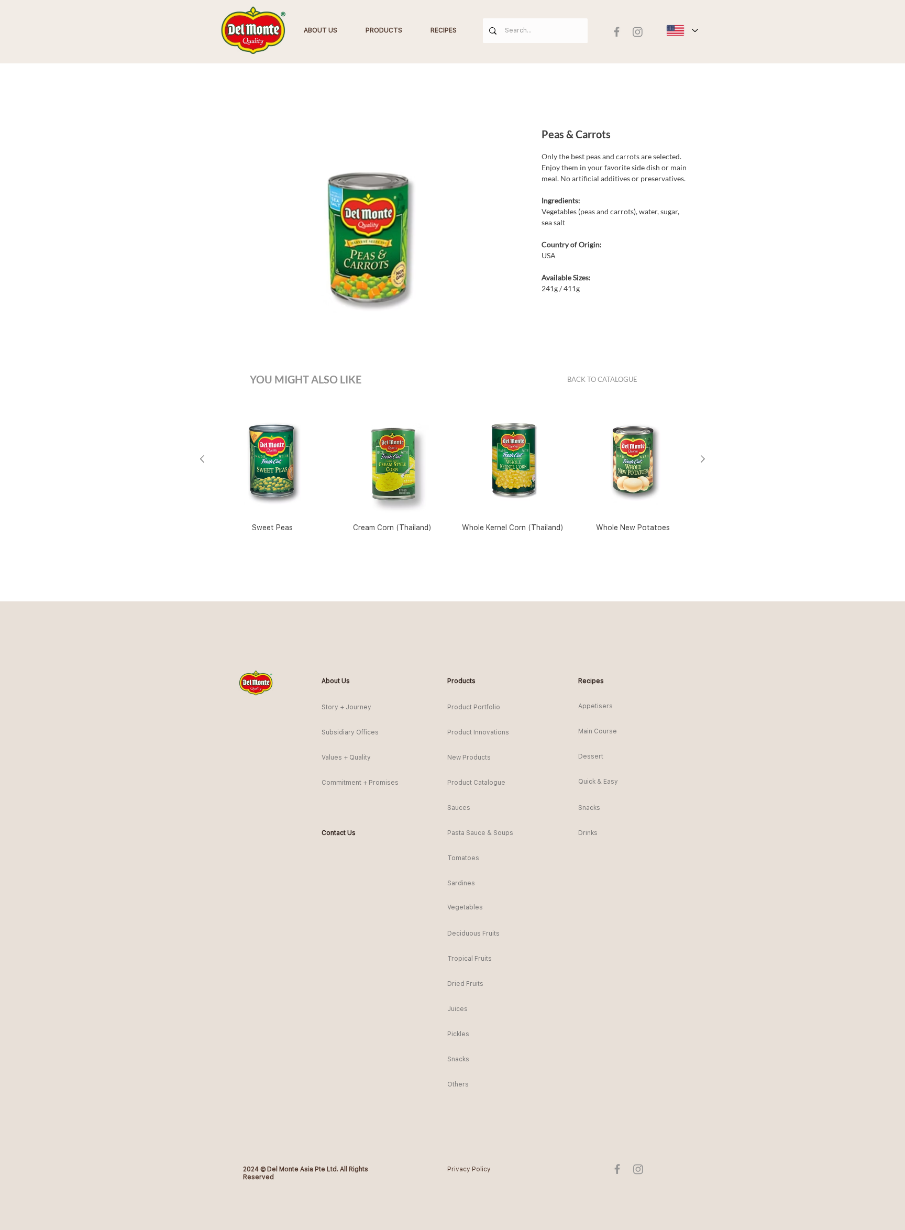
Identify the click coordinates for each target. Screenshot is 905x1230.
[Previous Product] (202, 459)
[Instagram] (637, 31)
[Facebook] (616, 31)
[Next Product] (703, 459)
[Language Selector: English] (681, 30)
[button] (340, 681)
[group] (452, 474)
